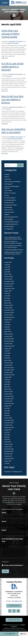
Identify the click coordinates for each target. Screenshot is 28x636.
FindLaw (24, 630)
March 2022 (7, 389)
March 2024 (7, 332)
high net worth (8, 210)
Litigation (7, 214)
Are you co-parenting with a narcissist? (13, 131)
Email (4, 530)
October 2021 (8, 401)
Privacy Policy (20, 628)
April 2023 (7, 358)
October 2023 (8, 344)
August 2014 (7, 430)
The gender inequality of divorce (14, 250)
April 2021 (7, 415)
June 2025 (7, 296)
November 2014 (9, 423)
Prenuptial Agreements (11, 224)
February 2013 (8, 454)
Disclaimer (5, 562)
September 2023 (9, 346)
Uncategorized (8, 229)
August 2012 (7, 461)
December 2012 (9, 458)
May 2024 (7, 327)
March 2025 (7, 303)
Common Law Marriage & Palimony (11, 187)
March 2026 (7, 274)
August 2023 (7, 348)
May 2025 (7, 298)
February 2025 (8, 305)
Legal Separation (9, 212)
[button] (4, 3)
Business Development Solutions (11, 630)
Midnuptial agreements (11, 217)
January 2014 (8, 446)
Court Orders (8, 190)
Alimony (6, 177)
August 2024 (8, 320)
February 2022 (8, 391)
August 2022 (7, 377)
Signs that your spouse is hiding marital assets (10, 34)
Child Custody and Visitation (14, 138)
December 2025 (9, 281)
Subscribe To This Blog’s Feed (13, 472)
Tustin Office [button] (14, 606)
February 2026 (8, 276)
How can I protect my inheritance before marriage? (13, 242)
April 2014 (7, 439)
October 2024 (8, 315)
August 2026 (7, 262)
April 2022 (7, 387)
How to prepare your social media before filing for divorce (13, 238)
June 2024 (7, 324)
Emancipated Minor (10, 200)
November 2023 (9, 341)
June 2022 (7, 382)
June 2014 (7, 434)
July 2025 (7, 293)
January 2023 (8, 365)
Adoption (7, 174)
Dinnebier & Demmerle (15, 41)
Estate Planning (8, 202)
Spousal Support (9, 226)
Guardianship (8, 207)
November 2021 (8, 399)
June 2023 (7, 353)
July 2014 (7, 432)
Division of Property (13, 43)
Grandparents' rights (10, 205)
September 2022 (9, 375)
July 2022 (7, 379)
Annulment (7, 179)
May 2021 (7, 413)
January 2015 (8, 418)
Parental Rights (8, 219)
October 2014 (8, 425)
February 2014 (8, 444)
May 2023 (7, 355)
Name (4, 513)
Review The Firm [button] (14, 620)
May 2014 (7, 437)
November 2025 (9, 284)
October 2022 (8, 372)
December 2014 (9, 420)
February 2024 (8, 334)
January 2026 (8, 279)
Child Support (8, 184)
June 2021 (7, 411)
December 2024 (9, 310)
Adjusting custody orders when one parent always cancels (13, 253)
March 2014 (7, 442)
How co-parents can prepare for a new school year (13, 246)
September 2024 (9, 317)
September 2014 (9, 427)
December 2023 (9, 339)
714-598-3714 (9, 502)
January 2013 (8, 456)
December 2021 (9, 396)
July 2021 (6, 408)
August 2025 (7, 291)
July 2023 (7, 351)
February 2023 (8, 363)
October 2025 (8, 286)
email (19, 504)
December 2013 (9, 449)
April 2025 (7, 300)
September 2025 (9, 288)
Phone (4, 521)
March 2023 (7, 360)
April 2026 (7, 272)
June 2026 (7, 267)
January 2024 (8, 336)
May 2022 (7, 384)
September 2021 (9, 403)
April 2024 (7, 329)
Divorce (9, 76)
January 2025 (8, 308)
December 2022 (9, 367)
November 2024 (9, 312)
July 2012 (6, 463)
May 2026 (7, 269)
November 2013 (8, 451)
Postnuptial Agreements (11, 222)
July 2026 (7, 265)
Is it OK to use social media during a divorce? (12, 66)
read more (4, 58)
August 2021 (7, 406)
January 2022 (8, 394)
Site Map (12, 628)
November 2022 (9, 370)
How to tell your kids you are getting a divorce (12, 99)
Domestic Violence (9, 198)
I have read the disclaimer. (14, 565)
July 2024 (7, 322)
